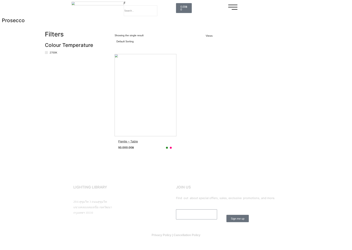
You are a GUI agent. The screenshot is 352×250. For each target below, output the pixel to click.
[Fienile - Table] (145, 95)
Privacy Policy (161, 235)
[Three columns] (223, 35)
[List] (243, 35)
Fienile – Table (128, 141)
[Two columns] (217, 35)
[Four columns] (229, 35)
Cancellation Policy (187, 235)
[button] (150, 2)
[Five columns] (236, 35)
